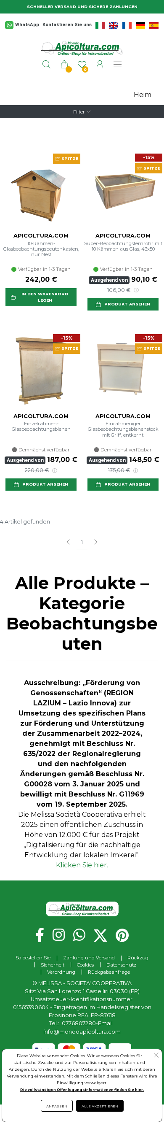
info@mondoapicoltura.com (82, 1032)
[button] (40, 297)
